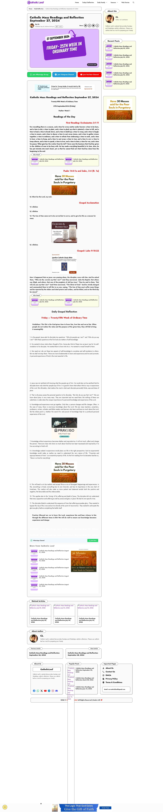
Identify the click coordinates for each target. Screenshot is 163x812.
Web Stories (125, 2)
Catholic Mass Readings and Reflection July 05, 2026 (52, 160)
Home (77, 2)
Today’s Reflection (88, 2)
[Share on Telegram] (93, 25)
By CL (37, 24)
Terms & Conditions (114, 682)
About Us (109, 668)
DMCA (108, 675)
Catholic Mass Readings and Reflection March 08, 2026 (85, 679)
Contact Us (110, 672)
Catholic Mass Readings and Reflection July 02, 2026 (123, 74)
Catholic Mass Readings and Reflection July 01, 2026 (123, 83)
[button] (133, 2)
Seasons (113, 2)
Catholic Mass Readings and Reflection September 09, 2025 (85, 670)
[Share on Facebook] (85, 25)
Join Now (93, 540)
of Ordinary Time (71, 101)
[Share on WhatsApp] (89, 25)
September (61, 106)
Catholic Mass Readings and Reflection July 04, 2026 (85, 160)
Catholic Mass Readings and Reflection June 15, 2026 (85, 688)
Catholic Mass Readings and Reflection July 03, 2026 (87, 620)
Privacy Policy (111, 679)
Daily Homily (101, 2)
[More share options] (97, 25)
